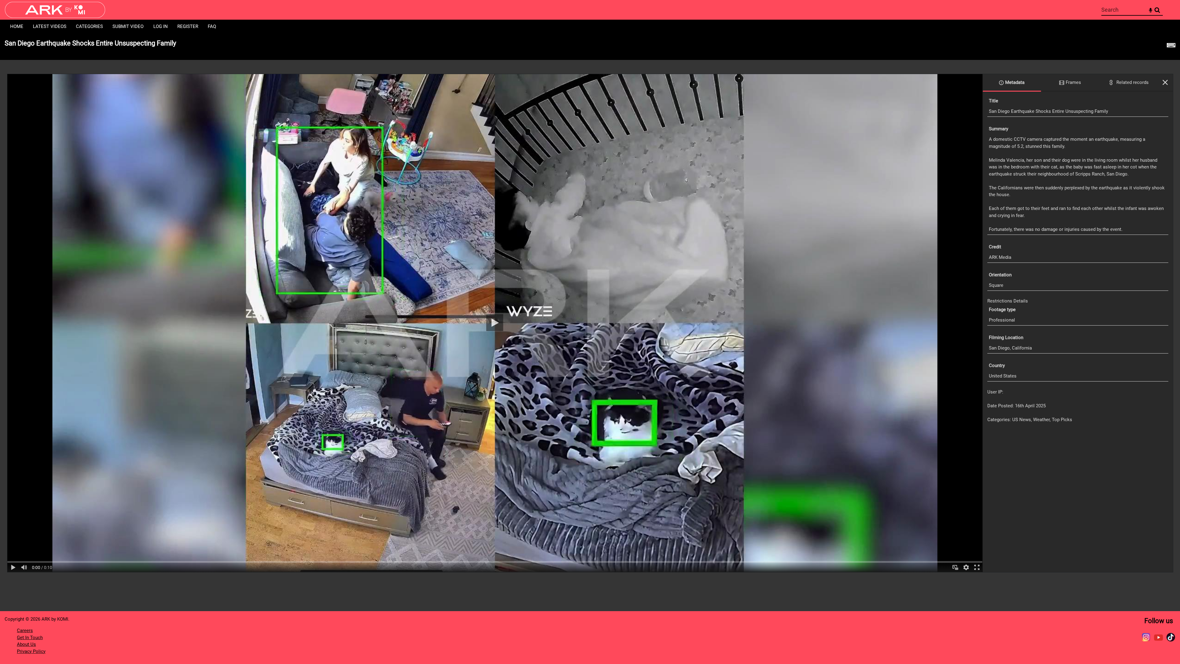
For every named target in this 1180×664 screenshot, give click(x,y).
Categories (89, 26)
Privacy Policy (31, 651)
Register (187, 26)
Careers (25, 630)
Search (1157, 10)
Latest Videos (49, 26)
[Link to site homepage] (55, 16)
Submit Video (128, 26)
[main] (590, 306)
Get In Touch (30, 637)
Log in (160, 26)
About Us (26, 644)
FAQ (212, 26)
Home (16, 26)
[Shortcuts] (1171, 46)
